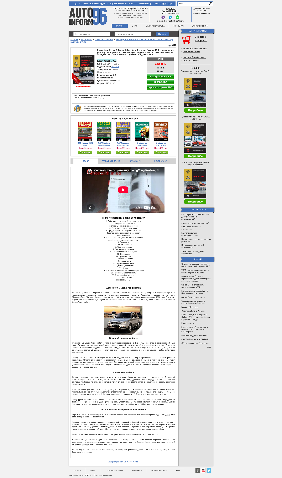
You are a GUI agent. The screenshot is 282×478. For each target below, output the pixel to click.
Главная (74, 40)
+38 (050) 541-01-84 (170, 11)
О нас (134, 26)
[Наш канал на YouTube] (203, 470)
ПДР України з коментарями (123, 144)
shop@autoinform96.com (173, 21)
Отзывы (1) (135, 161)
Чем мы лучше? (191, 61)
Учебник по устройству (161, 144)
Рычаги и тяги (187, 323)
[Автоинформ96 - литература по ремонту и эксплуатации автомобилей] (88, 16)
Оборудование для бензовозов (195, 343)
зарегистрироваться (201, 13)
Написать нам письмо (195, 48)
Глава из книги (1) (111, 161)
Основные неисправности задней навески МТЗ (192, 286)
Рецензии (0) (160, 161)
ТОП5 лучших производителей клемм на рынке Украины (195, 271)
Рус (164, 3)
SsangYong (86, 40)
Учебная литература (93, 3)
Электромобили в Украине (193, 311)
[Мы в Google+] (197, 470)
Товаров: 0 (201, 40)
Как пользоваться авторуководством (189, 234)
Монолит (115, 67)
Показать (162, 34)
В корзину (85, 152)
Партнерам (178, 26)
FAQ (178, 470)
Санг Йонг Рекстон (131, 462)
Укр (170, 3)
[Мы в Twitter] (209, 470)
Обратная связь (191, 51)
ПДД (75, 3)
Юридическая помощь (122, 3)
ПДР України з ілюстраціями (104, 144)
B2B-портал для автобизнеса (194, 335)
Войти (200, 11)
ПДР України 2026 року (85, 144)
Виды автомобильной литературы (190, 228)
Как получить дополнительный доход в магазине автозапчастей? (195, 216)
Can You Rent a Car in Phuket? (194, 339)
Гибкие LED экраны (189, 307)
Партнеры (137, 470)
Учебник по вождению (142, 144)
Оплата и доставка (155, 26)
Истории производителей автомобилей (192, 246)
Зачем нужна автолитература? (195, 223)
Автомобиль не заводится (193, 297)
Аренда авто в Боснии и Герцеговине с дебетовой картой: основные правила (196, 278)
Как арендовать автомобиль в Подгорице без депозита (194, 292)
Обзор (86, 161)
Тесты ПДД (145, 3)
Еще (209, 347)
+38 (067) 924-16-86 (170, 13)
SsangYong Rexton (104, 40)
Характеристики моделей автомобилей (192, 252)
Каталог (120, 26)
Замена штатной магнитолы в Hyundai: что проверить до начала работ (194, 329)
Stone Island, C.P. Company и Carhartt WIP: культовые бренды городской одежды (195, 317)
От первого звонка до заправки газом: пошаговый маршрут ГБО (195, 265)
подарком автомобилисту (133, 106)
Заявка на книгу (200, 26)
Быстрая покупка (160, 76)
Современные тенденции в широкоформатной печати (193, 302)
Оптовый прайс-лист (194, 58)
